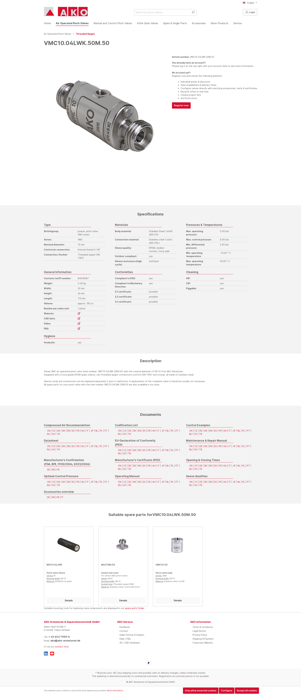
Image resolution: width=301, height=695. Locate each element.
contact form (62, 646)
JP (92, 430)
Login (251, 12)
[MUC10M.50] (123, 545)
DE (58, 430)
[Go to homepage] (66, 11)
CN (48, 430)
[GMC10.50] (178, 545)
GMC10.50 (162, 564)
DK (63, 430)
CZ (53, 430)
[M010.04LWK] (69, 545)
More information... (115, 690)
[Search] (193, 12)
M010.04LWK (54, 564)
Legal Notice (199, 631)
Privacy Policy (200, 634)
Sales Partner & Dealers (131, 634)
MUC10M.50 (108, 564)
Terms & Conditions (203, 627)
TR (58, 434)
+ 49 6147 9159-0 (59, 636)
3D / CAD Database (129, 642)
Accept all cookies (247, 690)
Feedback (124, 627)
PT (106, 430)
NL (96, 430)
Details (69, 600)
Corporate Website (203, 642)
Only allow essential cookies (200, 690)
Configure (226, 690)
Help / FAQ (125, 638)
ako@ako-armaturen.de (65, 640)
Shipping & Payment (203, 638)
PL (101, 430)
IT (88, 430)
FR (78, 430)
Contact (123, 631)
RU (48, 434)
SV (53, 434)
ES (73, 430)
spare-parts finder (134, 608)
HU (82, 430)
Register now (181, 105)
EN (68, 430)
